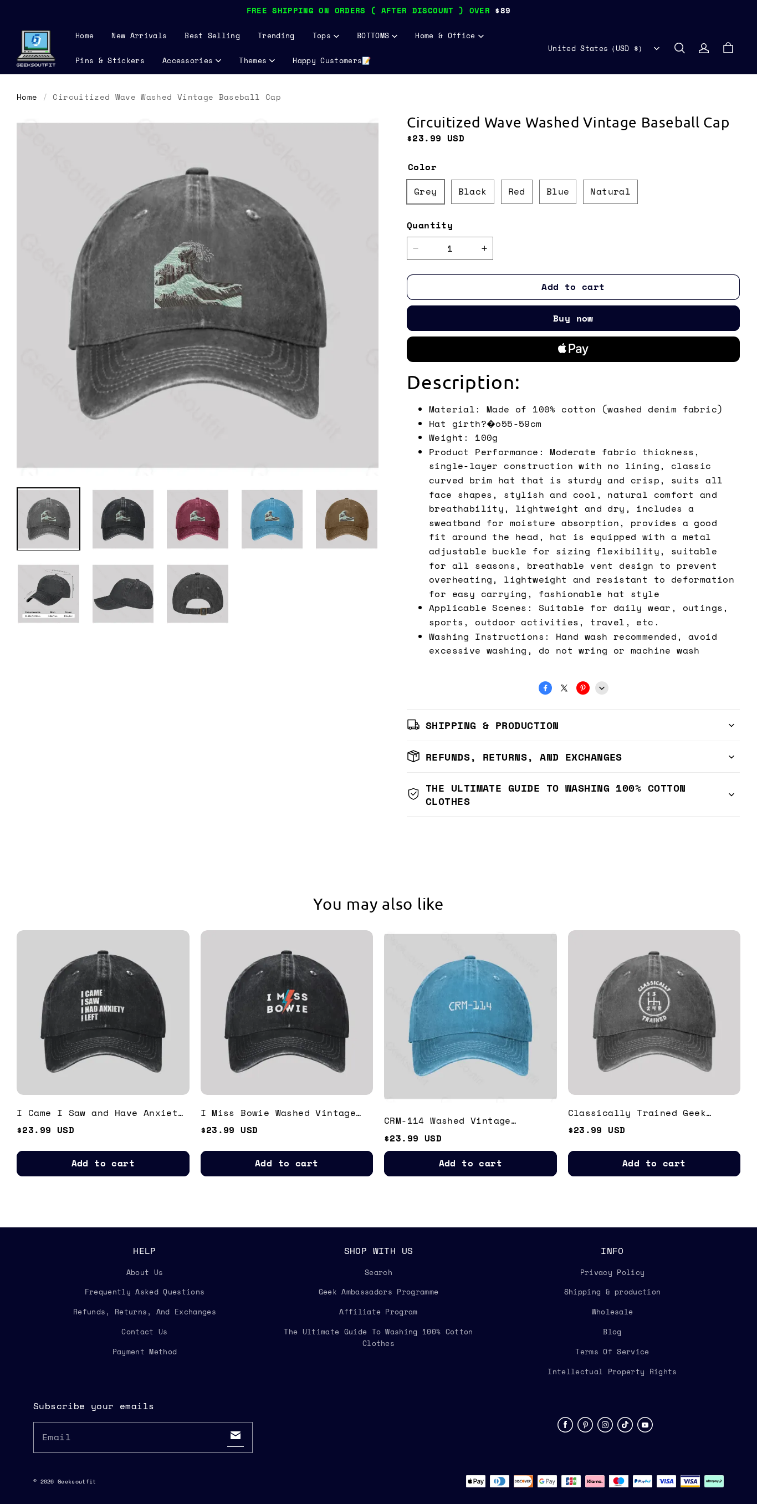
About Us (144, 1272)
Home (84, 35)
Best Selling (212, 35)
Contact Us (144, 1331)
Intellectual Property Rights (612, 1371)
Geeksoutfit (77, 1481)
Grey (425, 191)
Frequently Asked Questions (144, 1291)
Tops (322, 35)
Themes (253, 60)
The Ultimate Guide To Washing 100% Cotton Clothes (378, 1337)
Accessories (187, 60)
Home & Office (445, 35)
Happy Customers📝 (332, 60)
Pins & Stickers (110, 60)
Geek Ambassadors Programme (378, 1291)
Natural (610, 191)
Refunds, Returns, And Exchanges (144, 1311)
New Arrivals (139, 35)
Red (516, 191)
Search (378, 1272)
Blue (558, 191)
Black (472, 191)
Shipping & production (612, 1291)
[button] (679, 48)
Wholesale (612, 1311)
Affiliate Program (378, 1311)
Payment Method (144, 1351)
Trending (276, 35)
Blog (612, 1331)
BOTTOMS (373, 35)
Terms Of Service (612, 1351)
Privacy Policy (612, 1272)
